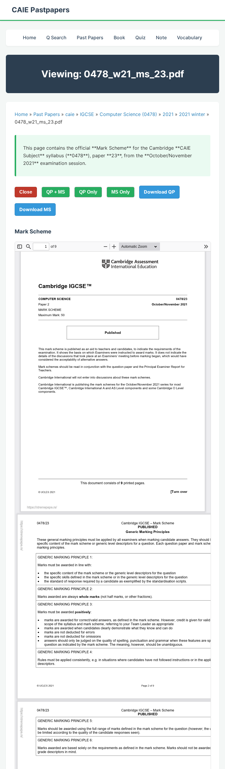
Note (161, 37)
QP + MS (55, 191)
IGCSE (87, 114)
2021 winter (192, 114)
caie (69, 114)
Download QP (159, 192)
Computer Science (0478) (128, 114)
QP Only (88, 191)
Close (25, 191)
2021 (168, 114)
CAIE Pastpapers (40, 10)
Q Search (56, 37)
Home (29, 37)
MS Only (120, 191)
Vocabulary (189, 37)
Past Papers (90, 37)
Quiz (140, 37)
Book (119, 37)
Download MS (35, 209)
